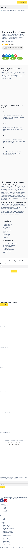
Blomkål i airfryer (4, 347)
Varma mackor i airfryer (5, 412)
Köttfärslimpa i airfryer (5, 367)
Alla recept (5, 58)
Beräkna (14, 271)
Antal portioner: (4, 264)
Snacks (20, 58)
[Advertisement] (14, 92)
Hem (3, 30)
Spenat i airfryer (4, 392)
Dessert (13, 58)
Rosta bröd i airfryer (5, 432)
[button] (2, 6)
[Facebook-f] (2, 500)
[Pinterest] (5, 500)
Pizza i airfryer (3, 327)
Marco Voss (10, 41)
